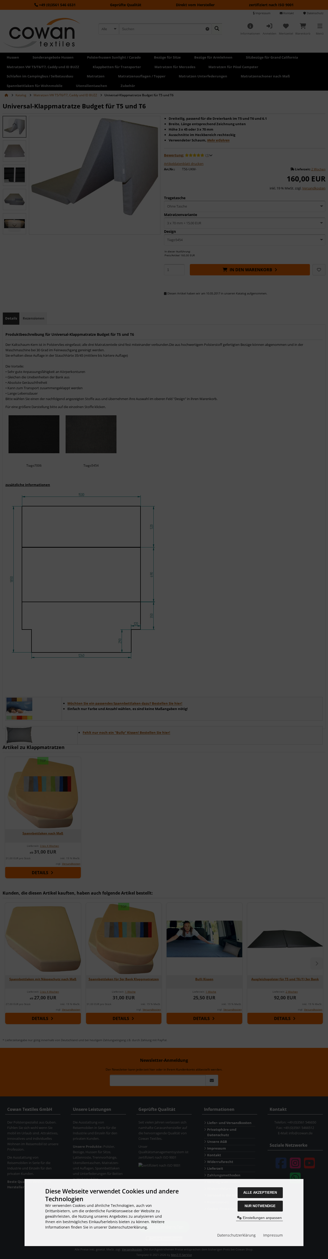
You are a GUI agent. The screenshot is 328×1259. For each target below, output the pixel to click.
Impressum (273, 1235)
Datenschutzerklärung (236, 1235)
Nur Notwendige (260, 1206)
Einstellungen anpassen (262, 1218)
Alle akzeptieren (260, 1192)
